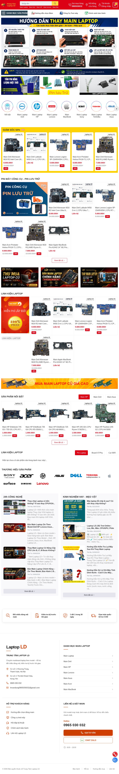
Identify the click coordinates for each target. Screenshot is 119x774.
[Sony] (9, 476)
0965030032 (77, 6)
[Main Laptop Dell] (22, 106)
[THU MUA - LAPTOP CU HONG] (19, 277)
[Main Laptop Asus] (111, 106)
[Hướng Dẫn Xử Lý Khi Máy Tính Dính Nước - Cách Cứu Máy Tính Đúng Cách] (74, 576)
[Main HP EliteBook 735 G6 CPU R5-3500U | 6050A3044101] (36, 412)
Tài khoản (106, 3)
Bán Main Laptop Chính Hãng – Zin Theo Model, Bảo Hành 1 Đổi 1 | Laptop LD (41, 570)
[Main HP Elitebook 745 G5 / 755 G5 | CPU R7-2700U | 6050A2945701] (12, 412)
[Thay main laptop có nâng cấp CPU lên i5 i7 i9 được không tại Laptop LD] (99, 277)
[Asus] (59, 476)
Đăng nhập (106, 6)
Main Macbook (57, 7)
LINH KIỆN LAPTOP (12, 293)
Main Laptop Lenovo (52, 115)
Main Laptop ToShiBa (97, 115)
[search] (55, 3)
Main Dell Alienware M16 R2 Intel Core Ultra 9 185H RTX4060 (13, 159)
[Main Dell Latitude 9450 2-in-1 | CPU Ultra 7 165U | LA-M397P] (36, 143)
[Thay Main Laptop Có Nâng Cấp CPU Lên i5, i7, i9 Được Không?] (14, 553)
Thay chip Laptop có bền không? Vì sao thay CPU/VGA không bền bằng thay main (40, 502)
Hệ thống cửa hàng (92, 4)
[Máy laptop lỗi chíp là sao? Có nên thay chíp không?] (74, 511)
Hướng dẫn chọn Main (44, 13)
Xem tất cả (58, 260)
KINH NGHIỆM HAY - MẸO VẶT (80, 496)
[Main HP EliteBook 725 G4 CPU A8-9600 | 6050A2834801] (59, 412)
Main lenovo (47, 7)
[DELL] (76, 476)
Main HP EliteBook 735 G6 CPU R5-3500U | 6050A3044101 (35, 429)
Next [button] (114, 46)
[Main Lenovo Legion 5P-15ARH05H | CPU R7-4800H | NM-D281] (60, 143)
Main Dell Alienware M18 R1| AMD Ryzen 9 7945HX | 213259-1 (105, 159)
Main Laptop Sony (82, 115)
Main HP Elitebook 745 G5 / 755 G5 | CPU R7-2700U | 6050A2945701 (12, 429)
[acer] (26, 476)
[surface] (9, 483)
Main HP (39, 7)
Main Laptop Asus (111, 115)
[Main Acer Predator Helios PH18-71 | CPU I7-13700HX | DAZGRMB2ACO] (83, 143)
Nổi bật (7, 114)
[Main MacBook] (67, 106)
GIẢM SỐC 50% (11, 129)
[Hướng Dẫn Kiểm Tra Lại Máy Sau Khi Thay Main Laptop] (74, 553)
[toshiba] (93, 476)
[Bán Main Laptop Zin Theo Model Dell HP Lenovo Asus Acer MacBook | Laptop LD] (14, 527)
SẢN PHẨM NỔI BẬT (12, 396)
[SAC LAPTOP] (99, 85)
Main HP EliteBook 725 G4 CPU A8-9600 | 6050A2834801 (58, 429)
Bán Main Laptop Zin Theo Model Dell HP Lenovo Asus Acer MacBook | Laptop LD (39, 525)
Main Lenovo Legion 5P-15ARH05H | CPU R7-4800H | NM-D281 (59, 159)
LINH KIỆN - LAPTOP (11, 338)
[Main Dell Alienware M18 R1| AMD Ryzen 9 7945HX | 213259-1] (106, 143)
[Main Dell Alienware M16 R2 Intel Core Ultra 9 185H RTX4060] (13, 143)
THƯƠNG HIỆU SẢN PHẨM (16, 469)
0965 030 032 (15, 683)
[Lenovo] (43, 483)
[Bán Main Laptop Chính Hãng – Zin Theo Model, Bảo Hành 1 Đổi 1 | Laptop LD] (14, 574)
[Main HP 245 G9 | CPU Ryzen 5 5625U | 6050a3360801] (82, 412)
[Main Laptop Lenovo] (52, 106)
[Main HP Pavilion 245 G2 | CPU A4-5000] (105, 412)
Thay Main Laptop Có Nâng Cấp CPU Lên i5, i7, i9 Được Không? (41, 549)
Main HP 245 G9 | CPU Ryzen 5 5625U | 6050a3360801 (81, 429)
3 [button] (62, 72)
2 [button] (59, 72)
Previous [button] (4, 46)
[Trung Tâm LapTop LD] (10, 5)
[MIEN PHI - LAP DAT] (15, 315)
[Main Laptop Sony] (82, 106)
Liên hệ (112, 769)
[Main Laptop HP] (37, 106)
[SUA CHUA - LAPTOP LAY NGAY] (59, 277)
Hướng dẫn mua (99, 769)
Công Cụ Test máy (70, 13)
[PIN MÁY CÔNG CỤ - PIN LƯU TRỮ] (24, 199)
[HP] (43, 476)
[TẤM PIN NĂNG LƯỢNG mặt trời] (20, 85)
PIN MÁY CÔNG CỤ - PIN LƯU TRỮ (20, 178)
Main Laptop (24, 7)
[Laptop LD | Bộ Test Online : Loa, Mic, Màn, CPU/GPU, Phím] (74, 532)
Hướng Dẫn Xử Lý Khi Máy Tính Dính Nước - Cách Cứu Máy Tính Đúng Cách (101, 571)
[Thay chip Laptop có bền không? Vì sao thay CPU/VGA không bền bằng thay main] (14, 507)
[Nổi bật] (7, 106)
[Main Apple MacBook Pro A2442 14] (59, 230)
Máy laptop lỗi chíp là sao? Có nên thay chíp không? (100, 502)
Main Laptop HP (37, 115)
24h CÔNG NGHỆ (12, 496)
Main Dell (32, 7)
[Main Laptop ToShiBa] (96, 106)
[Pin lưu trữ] (59, 85)
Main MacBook (67, 115)
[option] (59, 46)
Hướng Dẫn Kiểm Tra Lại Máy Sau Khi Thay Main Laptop (100, 548)
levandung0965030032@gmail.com (25, 687)
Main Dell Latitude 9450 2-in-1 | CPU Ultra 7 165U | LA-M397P (36, 159)
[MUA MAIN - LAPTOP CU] (59, 383)
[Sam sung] (26, 483)
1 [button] (57, 72)
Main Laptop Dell (22, 115)
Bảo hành (76, 769)
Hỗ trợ (86, 769)
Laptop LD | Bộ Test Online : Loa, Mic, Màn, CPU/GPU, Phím (100, 527)
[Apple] (109, 476)
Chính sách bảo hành (97, 13)
